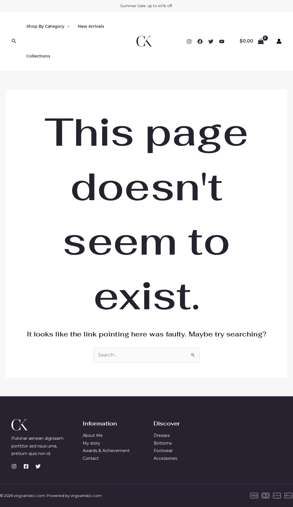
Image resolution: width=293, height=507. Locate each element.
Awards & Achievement (106, 450)
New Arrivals (91, 26)
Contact (91, 458)
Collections (38, 56)
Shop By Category (45, 26)
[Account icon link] (279, 41)
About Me (93, 435)
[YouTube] (221, 41)
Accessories (165, 458)
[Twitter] (210, 41)
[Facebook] (200, 41)
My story (91, 443)
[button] (14, 41)
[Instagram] (189, 41)
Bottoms (163, 443)
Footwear (163, 450)
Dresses (162, 435)
